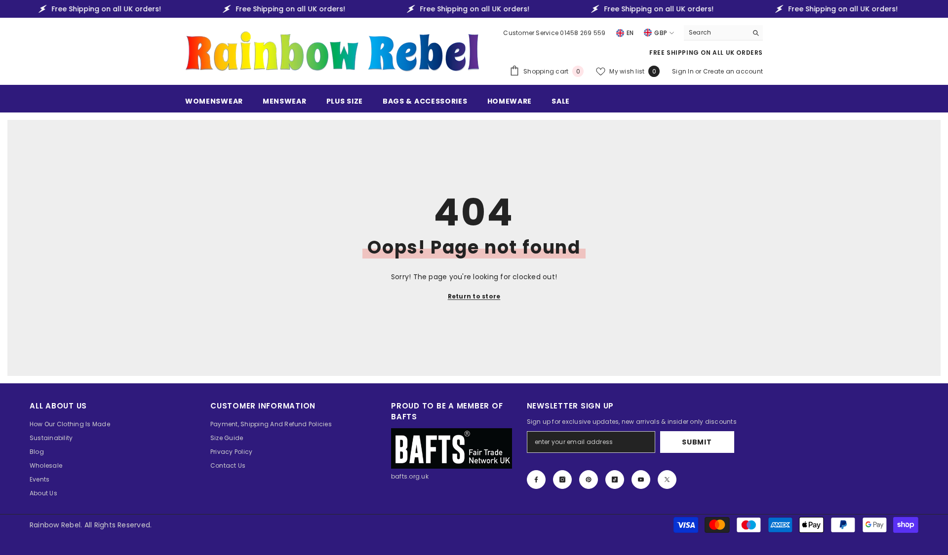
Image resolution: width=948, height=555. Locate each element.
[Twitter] (667, 479)
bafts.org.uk (410, 476)
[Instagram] (562, 479)
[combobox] (716, 32)
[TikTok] (614, 479)
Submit (696, 442)
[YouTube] (641, 479)
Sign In (683, 71)
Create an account (733, 71)
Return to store (474, 296)
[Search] (723, 32)
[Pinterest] (588, 479)
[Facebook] (536, 479)
